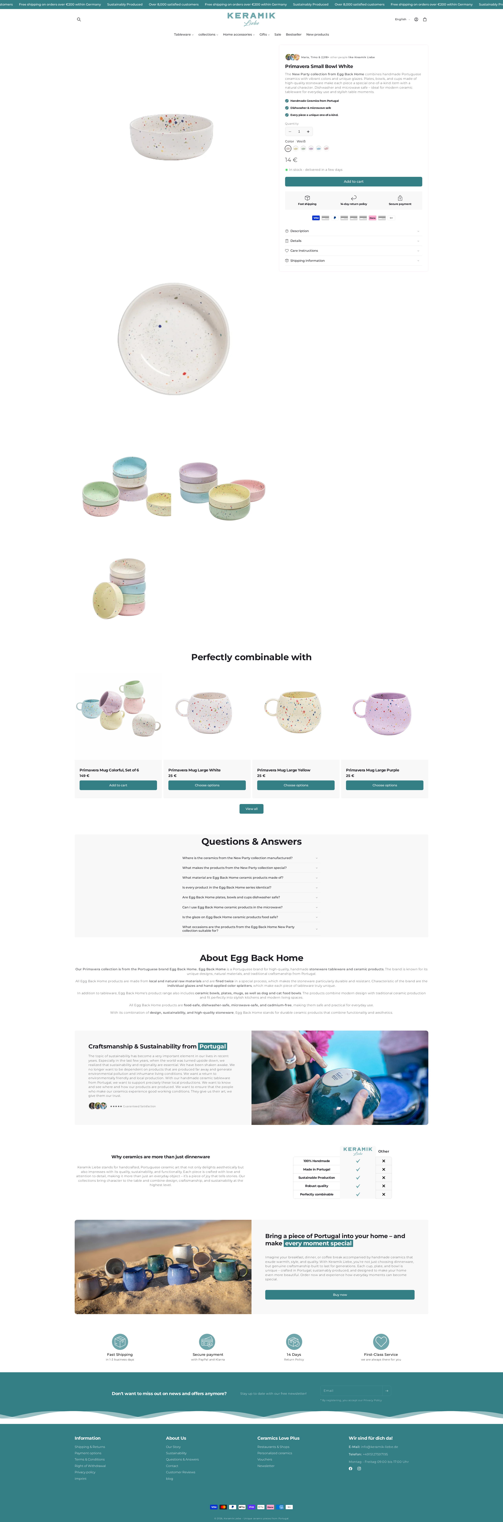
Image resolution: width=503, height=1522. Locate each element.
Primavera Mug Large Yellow (283, 770)
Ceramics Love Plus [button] (278, 1438)
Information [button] (88, 1438)
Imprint (80, 1479)
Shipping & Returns (90, 1447)
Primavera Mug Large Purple (372, 770)
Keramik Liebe (232, 1518)
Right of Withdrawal (90, 1466)
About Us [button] (176, 1438)
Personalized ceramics (274, 1453)
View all (252, 809)
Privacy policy (85, 1472)
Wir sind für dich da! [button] (371, 1438)
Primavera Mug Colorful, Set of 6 (109, 770)
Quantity (292, 123)
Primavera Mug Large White (194, 770)
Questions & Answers (182, 1459)
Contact (172, 1466)
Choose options (207, 785)
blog (169, 1479)
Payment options (88, 1453)
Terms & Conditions (90, 1459)
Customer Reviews (180, 1472)
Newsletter (265, 1466)
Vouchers (264, 1459)
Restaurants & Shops (273, 1447)
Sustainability (176, 1453)
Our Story (173, 1447)
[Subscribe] (386, 1391)
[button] (79, 19)
